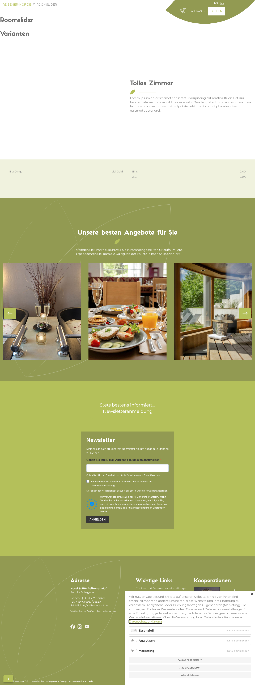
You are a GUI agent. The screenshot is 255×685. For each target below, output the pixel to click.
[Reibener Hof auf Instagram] (78, 625)
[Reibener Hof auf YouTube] (85, 625)
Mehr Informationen (41, 327)
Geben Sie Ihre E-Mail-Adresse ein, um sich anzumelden (123, 459)
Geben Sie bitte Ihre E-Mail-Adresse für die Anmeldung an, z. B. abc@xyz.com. (123, 475)
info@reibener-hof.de (94, 605)
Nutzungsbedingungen (140, 507)
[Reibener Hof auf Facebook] (72, 625)
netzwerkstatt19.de (83, 681)
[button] (10, 313)
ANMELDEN (98, 519)
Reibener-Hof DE (17, 4)
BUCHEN (216, 11)
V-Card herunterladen (101, 611)
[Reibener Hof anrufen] (183, 12)
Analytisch (147, 640)
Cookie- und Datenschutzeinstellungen (161, 588)
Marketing (146, 651)
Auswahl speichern (190, 659)
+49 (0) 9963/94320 (88, 601)
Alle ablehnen (190, 675)
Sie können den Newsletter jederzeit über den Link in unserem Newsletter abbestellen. (127, 491)
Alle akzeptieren (190, 667)
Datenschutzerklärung (145, 621)
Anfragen (198, 11)
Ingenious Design (58, 681)
